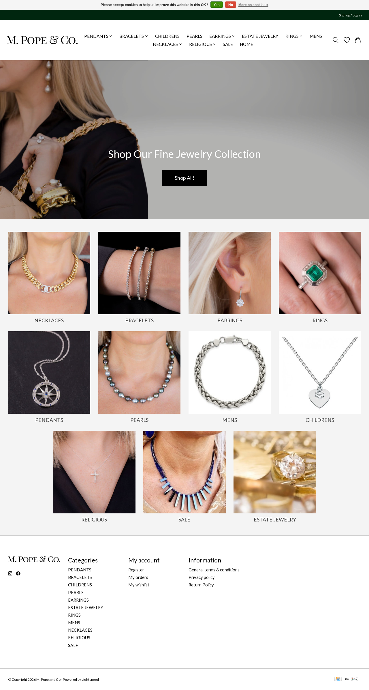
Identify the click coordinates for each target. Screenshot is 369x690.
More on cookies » (253, 5)
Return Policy (201, 584)
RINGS (319, 320)
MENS (316, 36)
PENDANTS (49, 420)
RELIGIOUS (94, 520)
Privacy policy (202, 577)
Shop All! (184, 178)
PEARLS (194, 36)
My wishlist (138, 584)
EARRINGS (229, 320)
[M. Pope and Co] (42, 40)
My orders (138, 577)
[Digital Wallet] (351, 679)
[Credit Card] (338, 679)
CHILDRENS (167, 36)
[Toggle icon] (335, 40)
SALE (228, 44)
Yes (217, 5)
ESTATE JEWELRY (260, 36)
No (230, 5)
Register (136, 569)
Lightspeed (90, 679)
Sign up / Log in (350, 15)
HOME (246, 44)
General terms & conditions (214, 569)
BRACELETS (139, 320)
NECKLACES (49, 320)
